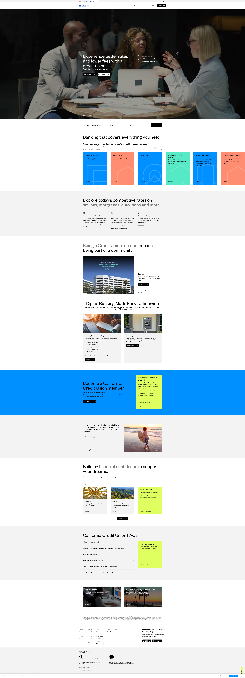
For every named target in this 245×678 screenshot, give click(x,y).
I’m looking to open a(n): (114, 123)
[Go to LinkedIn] (110, 631)
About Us (81, 631)
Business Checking (91, 638)
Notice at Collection (100, 634)
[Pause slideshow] (83, 115)
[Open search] (150, 5)
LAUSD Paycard (161, 1)
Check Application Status (136, 1)
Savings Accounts (91, 634)
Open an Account (161, 5)
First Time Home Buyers (232, 155)
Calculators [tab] (107, 484)
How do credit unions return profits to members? (100, 567)
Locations (150, 1)
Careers (80, 638)
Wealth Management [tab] (100, 484)
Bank (108, 5)
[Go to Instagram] (107, 631)
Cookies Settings (223, 675)
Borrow (113, 5)
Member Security (99, 636)
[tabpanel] (122, 168)
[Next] (160, 148)
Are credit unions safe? (91, 554)
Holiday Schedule (82, 641)
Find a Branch (148, 511)
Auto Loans (145, 155)
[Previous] (156, 148)
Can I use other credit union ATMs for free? (98, 573)
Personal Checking (92, 155)
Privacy (97, 631)
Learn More (140, 406)
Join (130, 5)
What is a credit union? (91, 542)
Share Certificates (202, 155)
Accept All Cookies (233, 675)
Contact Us (155, 1)
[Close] (243, 675)
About (135, 5)
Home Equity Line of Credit (175, 156)
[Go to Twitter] (112, 631)
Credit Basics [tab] (92, 484)
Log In (153, 5)
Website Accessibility (100, 643)
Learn (125, 5)
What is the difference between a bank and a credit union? (103, 548)
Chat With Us (142, 511)
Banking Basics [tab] (86, 484)
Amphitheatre (145, 1)
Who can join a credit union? (93, 560)
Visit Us (148, 564)
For (131, 123)
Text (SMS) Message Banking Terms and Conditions (100, 640)
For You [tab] (84, 149)
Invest (119, 5)
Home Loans (117, 155)
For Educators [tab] (97, 149)
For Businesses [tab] (90, 149)
